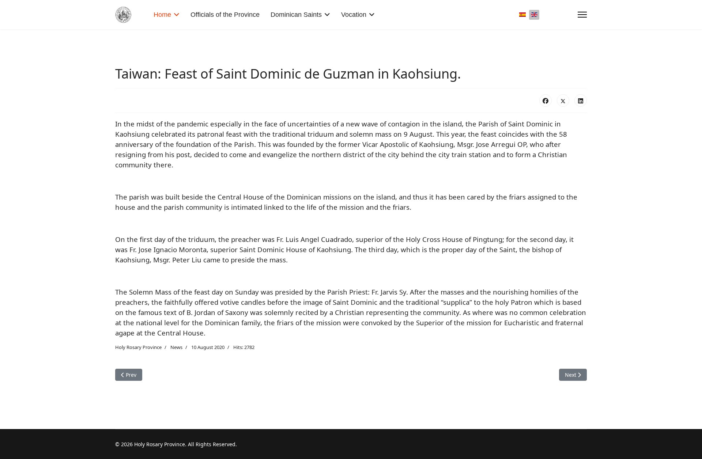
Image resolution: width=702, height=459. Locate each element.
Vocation (353, 14)
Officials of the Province (225, 14)
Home (162, 14)
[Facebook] (545, 100)
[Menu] (582, 14)
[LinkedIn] (580, 100)
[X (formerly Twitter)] (563, 100)
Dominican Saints (296, 14)
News (176, 347)
